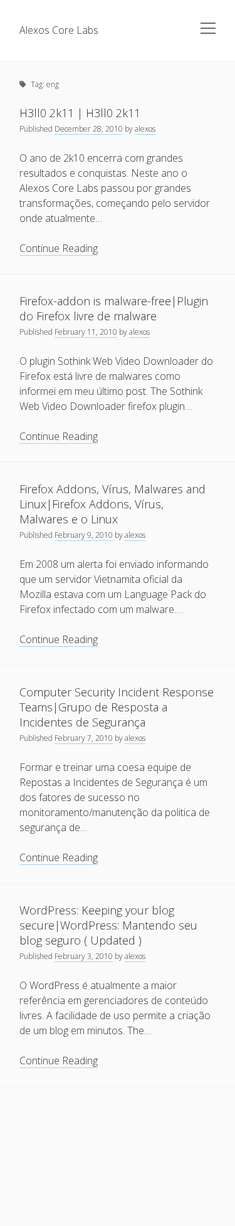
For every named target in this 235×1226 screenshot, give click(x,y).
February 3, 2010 (84, 956)
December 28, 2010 (89, 128)
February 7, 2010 (84, 738)
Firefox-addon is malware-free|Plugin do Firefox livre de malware (113, 308)
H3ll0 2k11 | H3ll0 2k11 (79, 112)
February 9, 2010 (84, 535)
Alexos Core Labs (58, 30)
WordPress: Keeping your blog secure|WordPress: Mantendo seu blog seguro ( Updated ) (108, 925)
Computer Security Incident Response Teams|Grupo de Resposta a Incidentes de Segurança (116, 707)
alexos (145, 128)
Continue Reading (58, 248)
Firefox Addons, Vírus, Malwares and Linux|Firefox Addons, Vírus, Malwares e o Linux (112, 504)
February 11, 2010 (86, 332)
